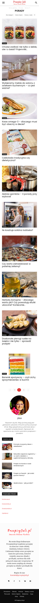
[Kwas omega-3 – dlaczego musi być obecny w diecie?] (19, 106)
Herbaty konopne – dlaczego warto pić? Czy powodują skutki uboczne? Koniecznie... (18, 302)
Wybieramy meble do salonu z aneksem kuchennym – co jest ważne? (18, 86)
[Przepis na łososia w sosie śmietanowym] (7, 466)
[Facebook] (14, 581)
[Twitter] (20, 581)
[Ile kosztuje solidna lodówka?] (19, 215)
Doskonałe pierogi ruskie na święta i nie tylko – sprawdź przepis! (16, 341)
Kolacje (20, 591)
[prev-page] (10, 390)
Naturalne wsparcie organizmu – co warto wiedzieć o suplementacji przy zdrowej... (25, 456)
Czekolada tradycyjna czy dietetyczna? (16, 159)
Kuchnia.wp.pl (6, 499)
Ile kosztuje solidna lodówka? (17, 230)
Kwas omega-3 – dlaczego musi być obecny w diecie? (19, 123)
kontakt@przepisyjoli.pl (19, 575)
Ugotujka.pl (5, 513)
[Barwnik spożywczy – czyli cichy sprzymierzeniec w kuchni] (19, 362)
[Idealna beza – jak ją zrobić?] (7, 485)
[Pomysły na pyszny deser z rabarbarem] (7, 446)
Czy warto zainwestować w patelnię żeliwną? (16, 265)
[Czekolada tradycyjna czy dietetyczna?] (19, 142)
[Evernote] (9, 581)
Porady (21, 8)
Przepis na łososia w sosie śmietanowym (22, 465)
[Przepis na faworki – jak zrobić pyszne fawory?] (7, 475)
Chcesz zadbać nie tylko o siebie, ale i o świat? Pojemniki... (19, 48)
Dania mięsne (18, 15)
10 (14, 390)
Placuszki (7, 594)
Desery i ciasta (28, 15)
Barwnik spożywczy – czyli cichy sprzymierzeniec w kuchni (19, 378)
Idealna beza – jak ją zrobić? (23, 483)
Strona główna (13, 8)
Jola (19, 418)
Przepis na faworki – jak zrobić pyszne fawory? (24, 474)
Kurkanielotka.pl (6, 504)
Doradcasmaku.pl (7, 508)
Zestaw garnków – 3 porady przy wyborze (19, 195)
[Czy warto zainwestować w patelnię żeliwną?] (19, 248)
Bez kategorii (9, 15)
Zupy (31, 594)
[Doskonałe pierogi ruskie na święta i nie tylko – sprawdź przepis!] (19, 323)
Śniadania (7, 591)
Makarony (25, 594)
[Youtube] (30, 581)
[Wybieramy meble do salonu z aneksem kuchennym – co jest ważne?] (19, 67)
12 (23, 390)
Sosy (16, 596)
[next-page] (28, 390)
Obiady (14, 591)
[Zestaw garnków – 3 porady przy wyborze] (19, 178)
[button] (3, 2)
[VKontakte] (25, 581)
